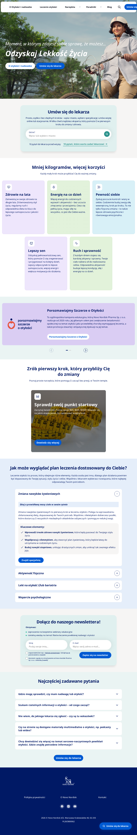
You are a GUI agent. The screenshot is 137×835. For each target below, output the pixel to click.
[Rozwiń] (117, 573)
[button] (67, 350)
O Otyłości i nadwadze (20, 7)
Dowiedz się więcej (48, 442)
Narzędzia (70, 7)
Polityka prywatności (34, 797)
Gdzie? (32, 132)
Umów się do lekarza (50, 65)
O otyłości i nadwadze (20, 65)
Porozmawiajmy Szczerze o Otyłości (68, 336)
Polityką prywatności (52, 653)
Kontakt (102, 797)
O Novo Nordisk (68, 797)
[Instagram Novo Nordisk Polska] (68, 806)
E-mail (76, 643)
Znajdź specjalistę (31, 560)
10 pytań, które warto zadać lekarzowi (83, 144)
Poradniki (91, 7)
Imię (31, 643)
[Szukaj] (107, 134)
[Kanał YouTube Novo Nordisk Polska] (75, 806)
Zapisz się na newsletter (95, 655)
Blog (109, 7)
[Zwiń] (117, 493)
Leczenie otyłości (48, 7)
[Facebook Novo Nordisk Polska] (62, 806)
